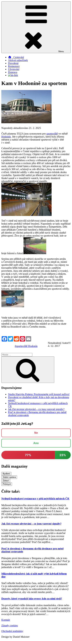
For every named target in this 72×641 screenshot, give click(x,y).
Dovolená (13, 63)
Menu (61, 51)
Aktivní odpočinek (18, 60)
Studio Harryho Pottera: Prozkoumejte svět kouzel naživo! (38, 394)
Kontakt (5, 619)
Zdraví (6, 480)
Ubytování (13, 69)
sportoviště (52, 133)
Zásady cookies (9, 625)
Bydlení (6, 473)
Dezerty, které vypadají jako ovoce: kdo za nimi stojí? (31, 598)
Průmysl (7, 484)
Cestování (17, 57)
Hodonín (6, 136)
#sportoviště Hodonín (26, 346)
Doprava (12, 72)
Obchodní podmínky (12, 631)
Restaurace (14, 66)
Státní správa (9, 477)
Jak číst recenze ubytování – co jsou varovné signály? (36, 409)
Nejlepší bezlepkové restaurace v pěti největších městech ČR (35, 498)
